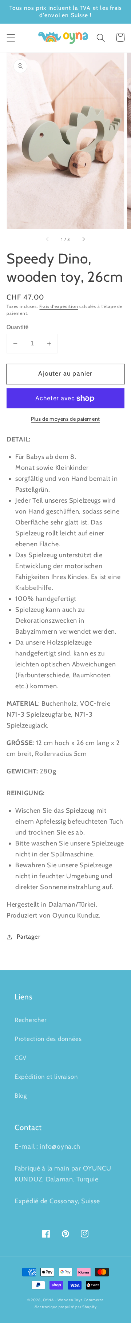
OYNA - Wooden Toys (63, 1300)
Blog (21, 1095)
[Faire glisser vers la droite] (83, 239)
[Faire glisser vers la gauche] (48, 239)
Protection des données (48, 1038)
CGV (21, 1057)
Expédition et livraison (46, 1076)
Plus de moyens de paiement (65, 419)
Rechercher (31, 1019)
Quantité (18, 327)
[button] (11, 37)
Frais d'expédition (58, 306)
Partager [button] (28, 936)
